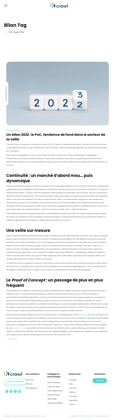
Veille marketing (53, 382)
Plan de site (42, 416)
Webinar (72, 392)
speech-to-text (19, 328)
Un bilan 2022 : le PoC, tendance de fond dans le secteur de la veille (55, 137)
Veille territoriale (53, 395)
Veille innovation (53, 386)
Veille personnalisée (55, 403)
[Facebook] (15, 391)
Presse (71, 404)
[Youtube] (19, 391)
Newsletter (73, 400)
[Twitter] (11, 391)
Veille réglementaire (55, 390)
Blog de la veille (13, 130)
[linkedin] (7, 391)
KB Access (30, 380)
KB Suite (29, 384)
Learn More (12, 339)
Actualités (73, 380)
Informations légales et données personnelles (20, 416)
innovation (83, 315)
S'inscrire (100, 380)
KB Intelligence (31, 388)
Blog (71, 384)
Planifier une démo (15, 381)
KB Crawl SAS (88, 416)
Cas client (72, 388)
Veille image (52, 399)
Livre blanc (73, 396)
